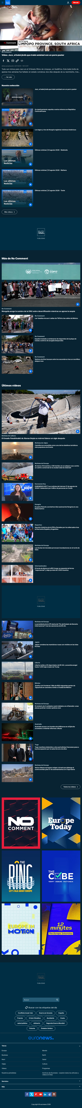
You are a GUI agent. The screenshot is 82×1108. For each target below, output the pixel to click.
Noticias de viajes (41, 443)
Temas (4, 1046)
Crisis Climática (35, 1018)
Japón (37, 642)
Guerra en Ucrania (45, 1013)
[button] (9, 212)
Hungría (38, 504)
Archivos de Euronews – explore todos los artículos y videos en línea (60, 1074)
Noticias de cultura (9, 435)
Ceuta (62, 1018)
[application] (41, 28)
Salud (44, 1059)
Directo (76, 2)
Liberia (37, 662)
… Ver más (8, 77)
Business (5, 1055)
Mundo (44, 1050)
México (37, 683)
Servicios (5, 1081)
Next (3, 1059)
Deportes (38, 525)
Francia (20, 1018)
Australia (38, 724)
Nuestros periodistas (9, 1073)
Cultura (44, 1064)
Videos (4, 1068)
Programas (46, 1068)
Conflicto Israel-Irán (25, 1013)
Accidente (50, 1018)
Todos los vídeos (69, 787)
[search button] (57, 1000)
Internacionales (41, 566)
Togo (37, 744)
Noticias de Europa (42, 463)
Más (3, 1087)
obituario (36, 1023)
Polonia (32, 1028)
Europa (4, 1050)
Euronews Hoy (40, 484)
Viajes (4, 1064)
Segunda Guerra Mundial (55, 1023)
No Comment (7, 308)
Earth (44, 1055)
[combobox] (41, 1000)
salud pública (22, 1023)
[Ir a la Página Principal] (7, 2)
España (61, 1013)
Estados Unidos (47, 1028)
